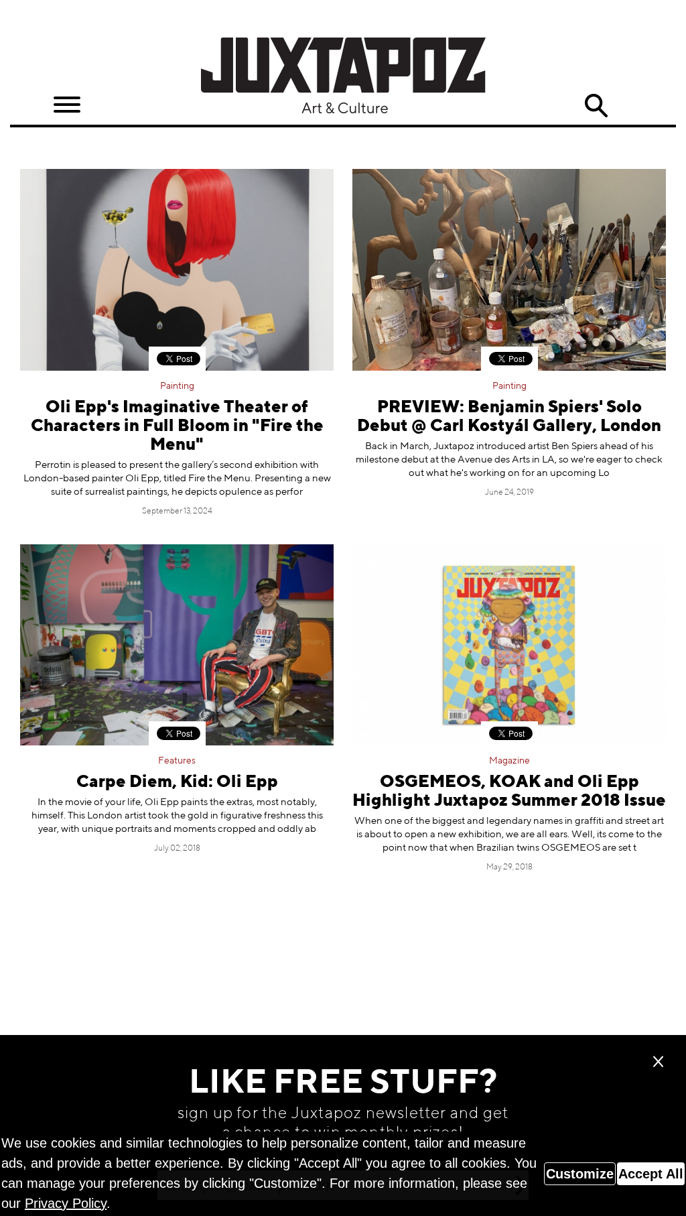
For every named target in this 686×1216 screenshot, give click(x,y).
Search (596, 106)
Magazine (509, 761)
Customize (580, 1173)
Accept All (650, 1173)
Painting (177, 386)
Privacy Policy (66, 1203)
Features (177, 761)
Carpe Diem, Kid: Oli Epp (177, 782)
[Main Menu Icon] (67, 104)
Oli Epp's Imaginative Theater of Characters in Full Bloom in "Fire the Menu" (177, 427)
